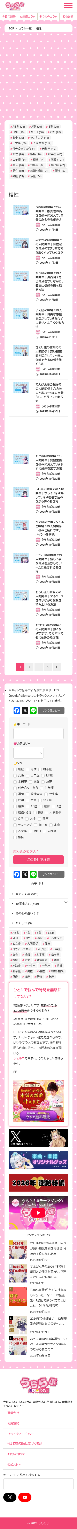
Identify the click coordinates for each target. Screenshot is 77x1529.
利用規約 (13, 1423)
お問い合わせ (16, 1454)
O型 (55, 132)
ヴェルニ (19, 1058)
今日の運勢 (9, 16)
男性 (18, 171)
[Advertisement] (38, 75)
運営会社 (13, 1413)
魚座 (36, 176)
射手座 (55, 154)
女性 (18, 154)
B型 (53, 126)
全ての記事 (23, 894)
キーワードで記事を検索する (21, 1475)
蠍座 (18, 176)
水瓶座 (37, 165)
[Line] (33, 710)
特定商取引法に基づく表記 (24, 1443)
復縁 (38, 159)
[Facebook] (17, 710)
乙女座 (19, 143)
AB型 (19, 126)
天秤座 (49, 148)
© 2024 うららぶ (38, 1523)
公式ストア (14, 1464)
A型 (36, 126)
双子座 (42, 949)
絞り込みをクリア (25, 851)
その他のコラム (48, 16)
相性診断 (68, 16)
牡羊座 (46, 966)
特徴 (59, 966)
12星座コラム (27, 16)
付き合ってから (24, 148)
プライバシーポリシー (20, 1434)
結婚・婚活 (39, 171)
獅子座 (58, 165)
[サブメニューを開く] (66, 901)
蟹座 (60, 171)
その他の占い (24, 913)
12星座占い (23, 904)
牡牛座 (31, 966)
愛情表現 (42, 960)
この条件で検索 (38, 859)
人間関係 (42, 143)
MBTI (37, 132)
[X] (25, 710)
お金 (18, 138)
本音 (18, 165)
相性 (42, 971)
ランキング (39, 138)
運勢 (39, 976)
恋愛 (57, 159)
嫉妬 (36, 154)
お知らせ (21, 923)
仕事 (47, 943)
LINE (19, 132)
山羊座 (19, 159)
